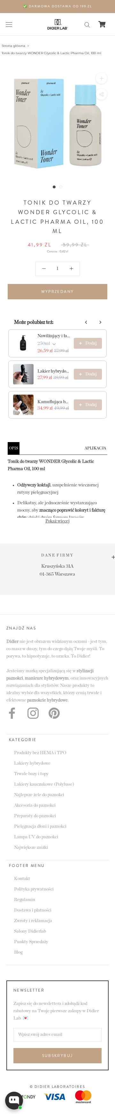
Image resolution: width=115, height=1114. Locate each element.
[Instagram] (33, 713)
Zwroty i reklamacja (33, 921)
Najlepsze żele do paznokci (39, 795)
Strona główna (13, 46)
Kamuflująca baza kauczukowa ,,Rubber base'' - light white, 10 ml (53, 402)
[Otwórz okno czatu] (14, 1101)
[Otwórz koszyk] (102, 24)
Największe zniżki (31, 847)
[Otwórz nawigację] (9, 24)
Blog (18, 952)
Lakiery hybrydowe (32, 763)
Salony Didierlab (30, 931)
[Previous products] (86, 322)
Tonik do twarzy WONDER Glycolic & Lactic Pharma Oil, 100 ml (51, 53)
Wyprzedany (57, 292)
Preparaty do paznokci (35, 816)
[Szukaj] (87, 24)
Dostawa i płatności (32, 910)
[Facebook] (12, 713)
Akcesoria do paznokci (35, 805)
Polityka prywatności (34, 889)
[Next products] (100, 322)
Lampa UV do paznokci (36, 837)
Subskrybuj (57, 1056)
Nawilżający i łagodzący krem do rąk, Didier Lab (53, 336)
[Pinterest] (54, 713)
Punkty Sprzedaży (31, 942)
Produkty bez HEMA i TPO (40, 753)
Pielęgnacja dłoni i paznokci (40, 826)
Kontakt (22, 879)
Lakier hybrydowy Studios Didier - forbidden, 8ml (53, 371)
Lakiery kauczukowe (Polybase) (44, 784)
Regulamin (24, 900)
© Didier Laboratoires (57, 1086)
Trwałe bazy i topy (31, 774)
